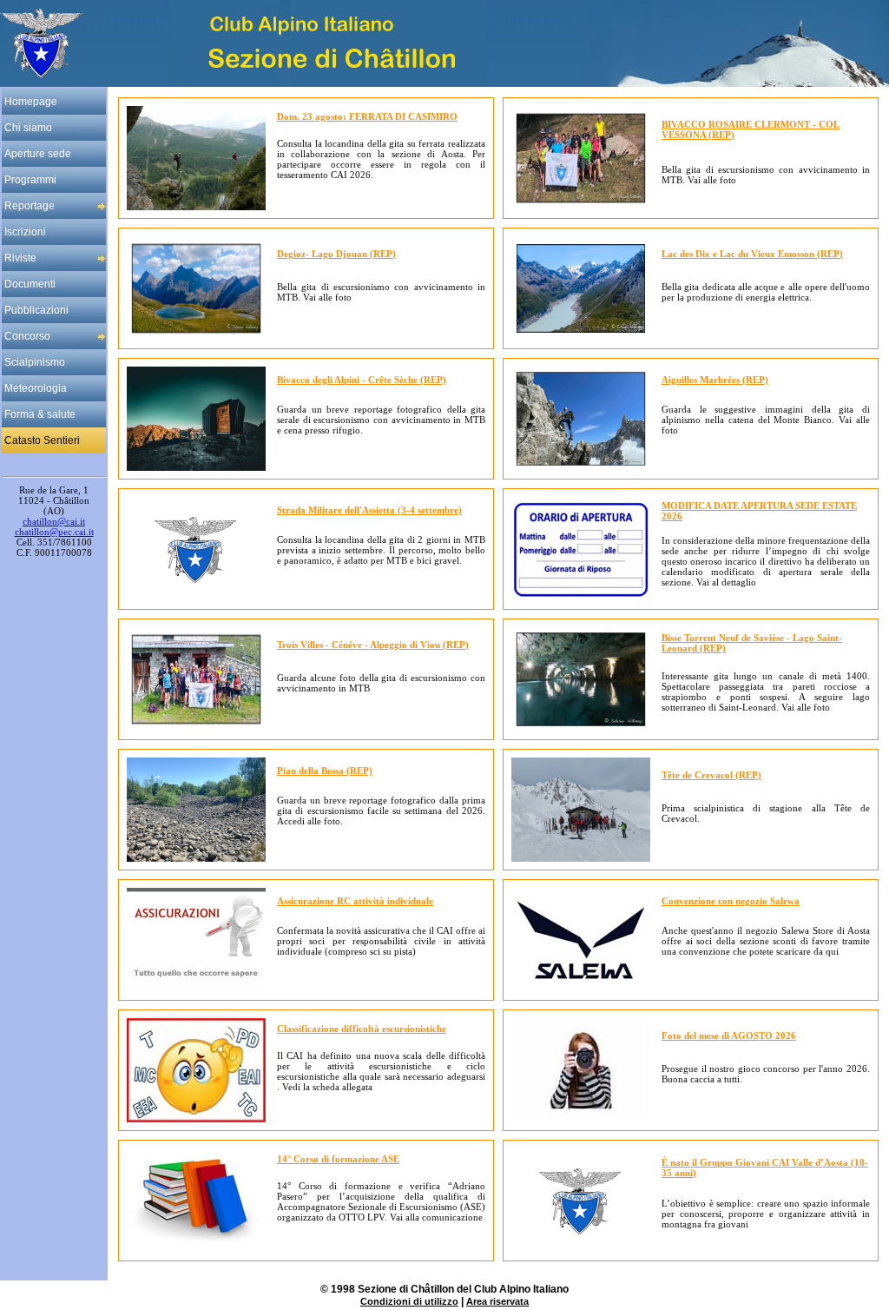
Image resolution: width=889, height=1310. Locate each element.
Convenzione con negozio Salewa (731, 901)
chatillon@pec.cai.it (54, 531)
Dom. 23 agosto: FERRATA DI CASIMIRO (367, 116)
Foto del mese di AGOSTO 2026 (729, 1035)
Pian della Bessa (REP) (324, 770)
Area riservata (497, 1301)
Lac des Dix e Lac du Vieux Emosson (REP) (752, 253)
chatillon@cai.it (54, 521)
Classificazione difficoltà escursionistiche (361, 1028)
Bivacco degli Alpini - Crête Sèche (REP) (361, 379)
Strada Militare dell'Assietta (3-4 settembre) (369, 510)
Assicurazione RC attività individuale (355, 901)
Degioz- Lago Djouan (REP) (336, 253)
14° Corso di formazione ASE (338, 1159)
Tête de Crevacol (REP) (711, 775)
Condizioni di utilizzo (409, 1301)
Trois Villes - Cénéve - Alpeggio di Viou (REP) (373, 644)
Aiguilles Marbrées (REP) (715, 379)
